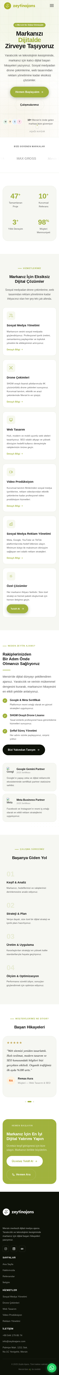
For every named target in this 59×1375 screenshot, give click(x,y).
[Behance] (22, 1249)
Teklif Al (15, 608)
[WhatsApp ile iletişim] (51, 1367)
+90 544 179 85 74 (12, 1335)
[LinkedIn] (14, 1249)
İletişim (6, 1282)
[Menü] (52, 5)
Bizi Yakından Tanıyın (22, 749)
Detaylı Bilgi (13, 349)
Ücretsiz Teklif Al (22, 1161)
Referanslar (9, 1276)
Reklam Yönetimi (11, 1321)
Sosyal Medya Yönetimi (15, 1296)
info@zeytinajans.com (14, 1341)
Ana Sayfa (8, 1264)
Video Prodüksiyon (12, 1315)
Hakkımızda (9, 1270)
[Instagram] (6, 1249)
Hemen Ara (23, 1174)
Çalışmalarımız (29, 104)
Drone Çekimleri (11, 1302)
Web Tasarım (9, 1309)
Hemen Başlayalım (27, 92)
